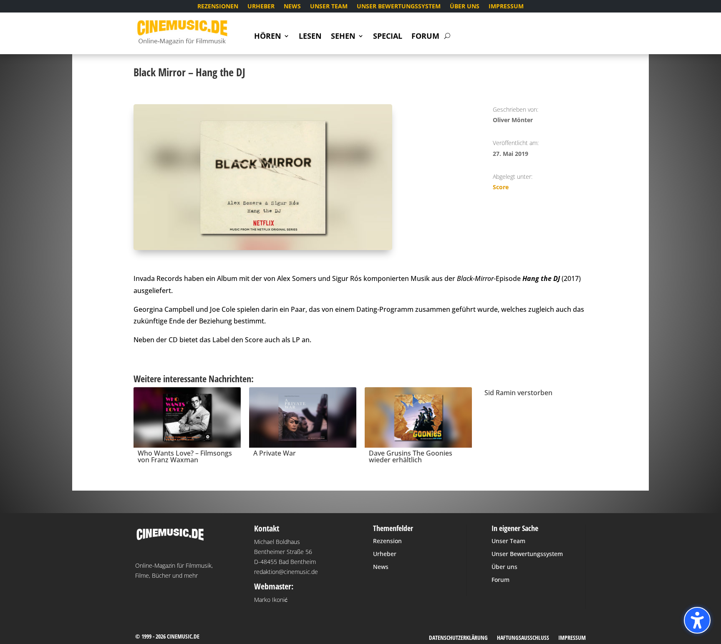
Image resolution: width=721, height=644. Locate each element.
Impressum (506, 6)
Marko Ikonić (270, 600)
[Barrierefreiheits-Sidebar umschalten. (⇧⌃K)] (697, 620)
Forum (425, 37)
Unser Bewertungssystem (399, 6)
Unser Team (329, 6)
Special (387, 37)
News (292, 6)
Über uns (464, 6)
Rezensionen (217, 6)
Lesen (310, 37)
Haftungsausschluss (523, 638)
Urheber (261, 6)
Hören (267, 37)
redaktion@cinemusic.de (286, 572)
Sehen (343, 37)
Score (501, 187)
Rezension (387, 541)
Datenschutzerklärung (458, 638)
